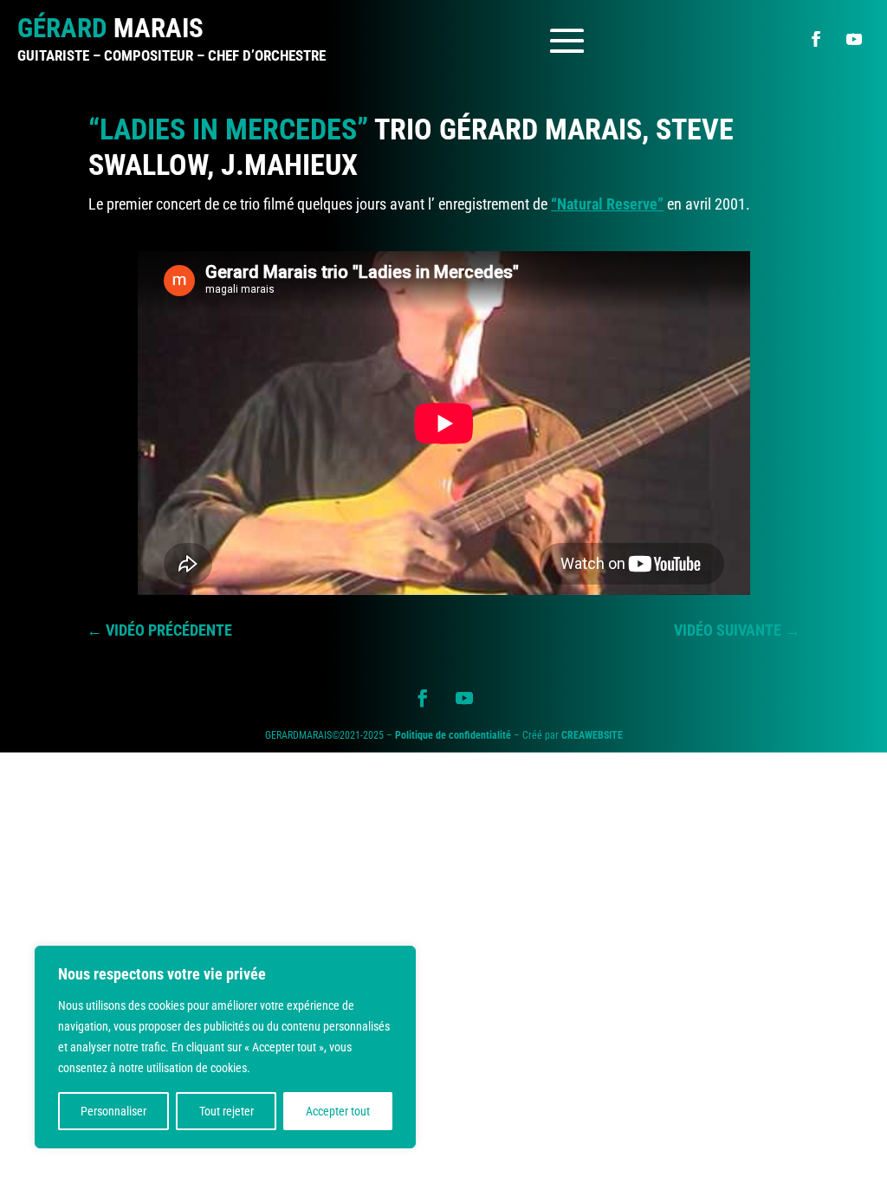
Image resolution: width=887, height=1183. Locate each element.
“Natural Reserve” (607, 204)
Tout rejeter (226, 1111)
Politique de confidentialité (453, 735)
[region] (225, 1047)
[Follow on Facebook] (816, 39)
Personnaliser (113, 1111)
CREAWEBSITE (592, 735)
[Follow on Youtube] (854, 39)
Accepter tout (338, 1111)
